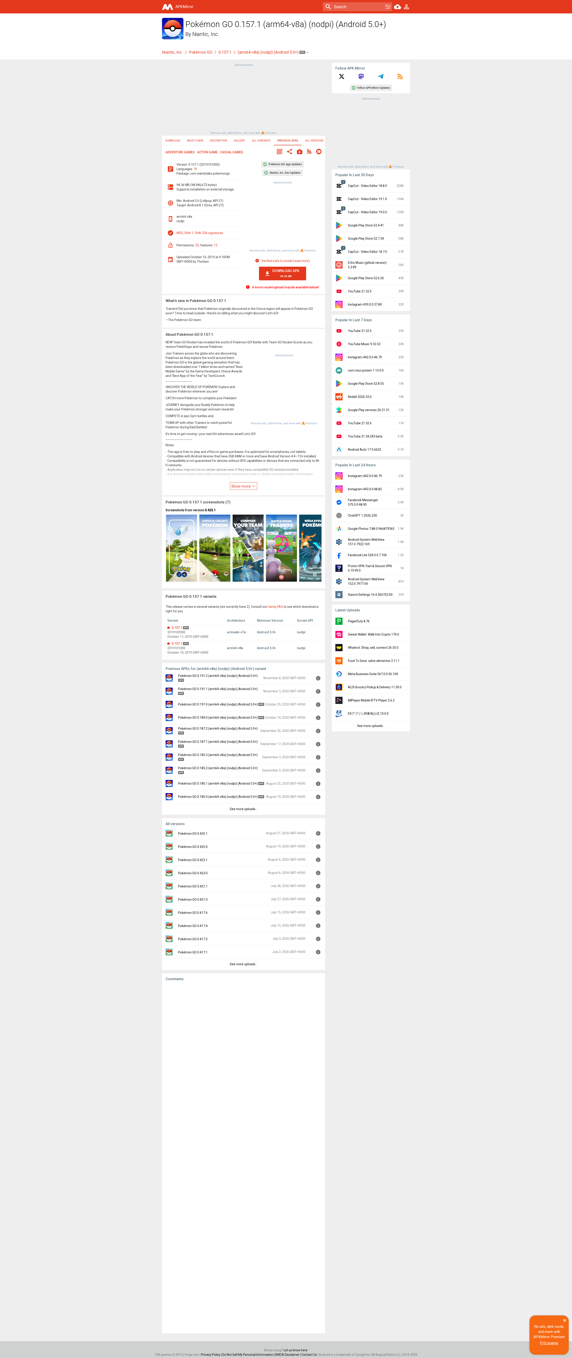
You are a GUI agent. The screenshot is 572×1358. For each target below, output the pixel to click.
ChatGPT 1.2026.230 (362, 515)
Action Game (207, 152)
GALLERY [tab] (239, 140)
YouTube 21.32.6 (360, 423)
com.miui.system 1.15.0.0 (366, 370)
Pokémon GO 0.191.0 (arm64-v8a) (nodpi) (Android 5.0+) (218, 704)
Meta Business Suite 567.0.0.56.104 (373, 674)
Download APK (285, 273)
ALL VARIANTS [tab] (261, 140)
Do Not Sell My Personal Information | (248, 1354)
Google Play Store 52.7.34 (366, 238)
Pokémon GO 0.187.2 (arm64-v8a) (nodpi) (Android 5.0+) (218, 728)
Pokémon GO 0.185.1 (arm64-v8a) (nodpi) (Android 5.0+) (218, 783)
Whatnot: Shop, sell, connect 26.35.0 (373, 647)
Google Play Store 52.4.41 (366, 225)
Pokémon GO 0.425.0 (193, 847)
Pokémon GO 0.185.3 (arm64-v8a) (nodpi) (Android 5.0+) (218, 755)
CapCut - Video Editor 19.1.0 (367, 199)
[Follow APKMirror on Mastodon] (361, 78)
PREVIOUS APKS (287, 140)
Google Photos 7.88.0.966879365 (371, 528)
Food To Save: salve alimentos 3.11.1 (374, 661)
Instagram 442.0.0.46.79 (365, 357)
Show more (241, 486)
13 (215, 245)
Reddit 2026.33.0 (360, 397)
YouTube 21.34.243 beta (365, 436)
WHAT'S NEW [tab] (195, 140)
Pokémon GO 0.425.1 (193, 833)
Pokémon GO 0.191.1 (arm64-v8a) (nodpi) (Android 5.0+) (218, 689)
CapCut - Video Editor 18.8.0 (367, 186)
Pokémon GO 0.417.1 (193, 952)
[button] (279, 152)
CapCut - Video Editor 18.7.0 (367, 251)
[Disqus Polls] (243, 1041)
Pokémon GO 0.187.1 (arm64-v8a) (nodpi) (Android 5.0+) (218, 741)
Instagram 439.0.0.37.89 (365, 304)
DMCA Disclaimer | (288, 1354)
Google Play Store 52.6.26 (366, 278)
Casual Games (231, 152)
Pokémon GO (200, 52)
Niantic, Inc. (205, 34)
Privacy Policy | (211, 1354)
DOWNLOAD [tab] (172, 140)
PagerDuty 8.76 (359, 621)
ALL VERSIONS (314, 140)
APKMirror (184, 6)
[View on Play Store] (299, 152)
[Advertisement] (243, 98)
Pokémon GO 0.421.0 (193, 899)
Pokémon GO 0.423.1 (193, 860)
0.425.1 (210, 510)
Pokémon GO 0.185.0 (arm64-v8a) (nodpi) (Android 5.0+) (218, 796)
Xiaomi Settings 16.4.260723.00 (370, 594)
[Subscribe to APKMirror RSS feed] (400, 78)
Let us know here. (296, 1350)
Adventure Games (180, 152)
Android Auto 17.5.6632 (364, 449)
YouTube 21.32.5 (360, 291)
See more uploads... (243, 809)
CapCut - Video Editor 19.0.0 (367, 212)
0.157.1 (225, 52)
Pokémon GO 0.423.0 (193, 873)
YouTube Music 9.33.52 (364, 344)
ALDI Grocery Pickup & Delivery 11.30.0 (375, 687)
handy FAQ (275, 606)
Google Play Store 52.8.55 (366, 383)
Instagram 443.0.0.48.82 (365, 489)
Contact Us (309, 1354)
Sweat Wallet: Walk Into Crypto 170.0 (373, 634)
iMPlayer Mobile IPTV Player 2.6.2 (371, 700)
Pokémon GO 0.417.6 (193, 912)
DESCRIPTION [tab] (218, 140)
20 (197, 245)
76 (195, 169)
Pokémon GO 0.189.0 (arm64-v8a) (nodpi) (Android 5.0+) (218, 717)
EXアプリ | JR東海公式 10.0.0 (368, 713)
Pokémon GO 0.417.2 (193, 939)
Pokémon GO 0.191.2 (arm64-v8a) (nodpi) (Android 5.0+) (218, 676)
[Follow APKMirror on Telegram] (380, 78)
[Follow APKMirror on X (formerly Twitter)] (341, 78)
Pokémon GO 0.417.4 (193, 926)
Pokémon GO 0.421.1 (193, 886)
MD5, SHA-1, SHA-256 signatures (200, 233)
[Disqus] (244, 1157)
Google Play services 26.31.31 (368, 410)
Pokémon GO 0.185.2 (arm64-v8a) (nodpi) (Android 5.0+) (218, 768)
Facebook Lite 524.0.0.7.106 (367, 555)
